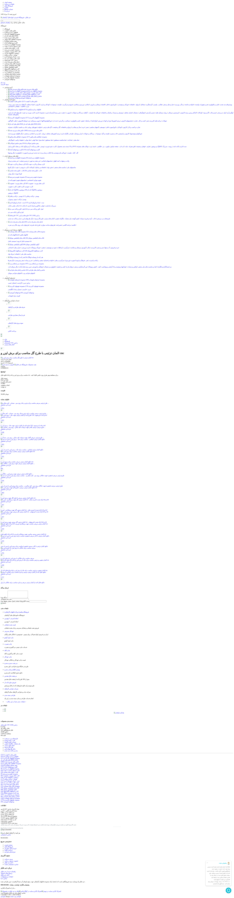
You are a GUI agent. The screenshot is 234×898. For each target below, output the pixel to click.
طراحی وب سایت (15, 896)
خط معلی (76, 140)
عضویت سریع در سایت (11, 861)
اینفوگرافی (142, 113)
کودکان (119, 127)
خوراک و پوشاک (35, 247)
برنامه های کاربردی (155, 121)
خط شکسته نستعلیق (60, 140)
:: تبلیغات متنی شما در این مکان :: (15, 701)
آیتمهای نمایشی (94, 127)
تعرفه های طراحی (9, 852)
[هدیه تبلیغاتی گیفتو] (5, 711)
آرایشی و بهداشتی (107, 267)
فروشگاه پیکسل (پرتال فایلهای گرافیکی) (16, 612)
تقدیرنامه (59, 225)
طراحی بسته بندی (9, 695)
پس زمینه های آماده (25, 267)
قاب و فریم (113, 133)
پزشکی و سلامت (75, 247)
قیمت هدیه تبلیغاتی (10, 625)
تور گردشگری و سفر (80, 267)
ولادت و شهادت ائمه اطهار (61, 161)
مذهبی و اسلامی (38, 260)
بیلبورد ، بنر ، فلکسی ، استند (101, 146)
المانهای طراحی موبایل (15, 273)
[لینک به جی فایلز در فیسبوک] (10, 891)
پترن (27, 106)
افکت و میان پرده (45, 153)
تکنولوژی (19, 153)
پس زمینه (12, 104)
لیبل (225, 113)
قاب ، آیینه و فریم (90, 218)
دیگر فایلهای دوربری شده (15, 133)
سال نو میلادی (76, 127)
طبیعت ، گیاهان (88, 113)
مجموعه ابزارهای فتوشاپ (35, 280)
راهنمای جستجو (5, 22)
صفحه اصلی (8, 2)
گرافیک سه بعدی (21, 104)
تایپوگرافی (11, 140)
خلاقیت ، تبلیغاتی (20, 106)
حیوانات (164, 121)
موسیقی (102, 127)
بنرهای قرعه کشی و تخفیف (65, 267)
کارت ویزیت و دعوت (28, 113)
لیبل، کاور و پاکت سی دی (34, 209)
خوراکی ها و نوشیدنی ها (59, 153)
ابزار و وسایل (78, 133)
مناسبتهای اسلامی (46, 161)
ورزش (100, 121)
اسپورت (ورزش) (70, 260)
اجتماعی (10, 247)
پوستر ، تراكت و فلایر (30, 196)
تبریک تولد (11, 254)
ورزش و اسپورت (28, 153)
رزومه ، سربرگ (167, 146)
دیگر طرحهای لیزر (27, 218)
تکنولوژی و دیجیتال (50, 267)
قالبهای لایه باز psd (13, 235)
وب (91, 146)
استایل (14, 283)
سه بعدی (36, 153)
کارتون (125, 127)
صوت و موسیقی (51, 247)
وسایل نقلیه (159, 113)
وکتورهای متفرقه (13, 114)
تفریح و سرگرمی (68, 104)
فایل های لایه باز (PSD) (32, 124)
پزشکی (170, 113)
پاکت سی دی (12, 212)
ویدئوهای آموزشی (25, 98)
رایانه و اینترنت (93, 260)
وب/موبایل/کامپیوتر (24, 121)
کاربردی (93, 247)
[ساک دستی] (5, 709)
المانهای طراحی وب (29, 273)
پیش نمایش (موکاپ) (30, 143)
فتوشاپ (10, 296)
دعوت (17, 167)
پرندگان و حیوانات (77, 113)
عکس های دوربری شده (31, 89)
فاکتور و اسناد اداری (34, 206)
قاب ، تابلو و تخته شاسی (33, 170)
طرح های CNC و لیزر (31, 215)
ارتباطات (60, 247)
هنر (148, 121)
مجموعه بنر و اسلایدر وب (34, 263)
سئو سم (3, 896)
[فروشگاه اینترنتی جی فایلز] (16, 17)
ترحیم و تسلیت (24, 161)
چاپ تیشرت (8, 644)
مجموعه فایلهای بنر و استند (34, 91)
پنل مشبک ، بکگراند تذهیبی (63, 218)
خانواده (40, 127)
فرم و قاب (213, 113)
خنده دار (55, 121)
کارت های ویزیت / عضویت (33, 92)
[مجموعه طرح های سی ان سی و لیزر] (1, 336)
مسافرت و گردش (64, 121)
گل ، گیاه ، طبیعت (72, 153)
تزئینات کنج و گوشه (78, 218)
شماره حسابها (8, 9)
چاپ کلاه (7, 650)
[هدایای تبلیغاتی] (119, 715)
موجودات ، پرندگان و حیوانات (92, 133)
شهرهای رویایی (32, 127)
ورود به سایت (8, 859)
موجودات (53, 104)
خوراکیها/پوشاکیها (47, 121)
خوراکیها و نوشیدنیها (136, 133)
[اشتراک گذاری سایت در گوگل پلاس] (30, 891)
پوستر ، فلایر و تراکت (37, 146)
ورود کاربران (5, 84)
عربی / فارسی (26, 289)
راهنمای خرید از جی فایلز (8, 871)
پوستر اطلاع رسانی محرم (12, 669)
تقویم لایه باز (12, 180)
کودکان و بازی (45, 104)
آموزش (84, 247)
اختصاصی (11, 106)
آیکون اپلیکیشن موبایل (31, 244)
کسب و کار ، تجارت (140, 121)
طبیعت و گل (105, 133)
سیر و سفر (100, 247)
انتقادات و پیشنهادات (7, 877)
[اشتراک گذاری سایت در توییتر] (51, 891)
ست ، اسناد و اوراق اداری (34, 202)
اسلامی (87, 104)
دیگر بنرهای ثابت (13, 267)
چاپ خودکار (8, 657)
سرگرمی (66, 247)
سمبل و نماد (17, 289)
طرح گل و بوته (38, 218)
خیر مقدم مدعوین (35, 161)
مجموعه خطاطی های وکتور (36, 137)
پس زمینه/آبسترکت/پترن (53, 113)
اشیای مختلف (128, 113)
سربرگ (53, 206)
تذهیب (63, 113)
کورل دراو (17, 296)
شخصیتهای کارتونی (127, 121)
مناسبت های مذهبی (60, 167)
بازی (28, 247)
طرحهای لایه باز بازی (15, 113)
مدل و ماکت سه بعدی (14, 218)
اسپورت (68, 113)
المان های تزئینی (49, 218)
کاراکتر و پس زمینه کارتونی (188, 113)
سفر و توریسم (19, 260)
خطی (15, 121)
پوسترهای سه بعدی (226, 104)
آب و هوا (107, 247)
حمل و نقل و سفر (168, 104)
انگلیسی (10, 289)
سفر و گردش (150, 113)
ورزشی (24, 247)
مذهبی (43, 247)
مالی (88, 247)
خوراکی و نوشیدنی (123, 104)
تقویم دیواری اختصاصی (34, 180)
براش (28, 283)
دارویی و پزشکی (36, 121)
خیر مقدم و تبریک (13, 161)
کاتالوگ (16, 193)
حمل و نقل (17, 247)
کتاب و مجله (19, 146)
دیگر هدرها (11, 260)
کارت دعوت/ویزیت (50, 146)
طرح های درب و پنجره (103, 218)
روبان (165, 113)
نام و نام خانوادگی (6, 599)
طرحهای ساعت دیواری (48, 225)
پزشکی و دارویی (95, 104)
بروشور (10, 193)
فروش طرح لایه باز (10, 682)
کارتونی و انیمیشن (123, 133)
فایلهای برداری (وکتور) (32, 109)
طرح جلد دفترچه (35, 225)
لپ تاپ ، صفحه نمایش (117, 146)
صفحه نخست (8, 845)
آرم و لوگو (27, 146)
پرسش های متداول (6, 873)
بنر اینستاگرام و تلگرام (164, 267)
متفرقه (10, 127)
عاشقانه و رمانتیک (40, 167)
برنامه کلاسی (67, 225)
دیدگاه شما (4, 597)
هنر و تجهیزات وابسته (201, 104)
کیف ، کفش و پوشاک (94, 267)
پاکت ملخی (15, 206)
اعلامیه (74, 225)
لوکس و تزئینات (132, 267)
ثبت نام (3, 82)
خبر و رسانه (28, 260)
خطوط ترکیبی (19, 140)
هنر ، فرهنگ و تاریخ (82, 260)
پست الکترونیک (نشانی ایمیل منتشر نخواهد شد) (15, 601)
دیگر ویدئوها (11, 153)
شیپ (9, 283)
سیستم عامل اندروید (23, 241)
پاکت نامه (176, 146)
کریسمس (176, 113)
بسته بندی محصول (63, 146)
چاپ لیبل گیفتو (8, 637)
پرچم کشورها (116, 121)
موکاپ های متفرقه (83, 146)
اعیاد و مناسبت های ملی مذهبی (147, 267)
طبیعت (59, 104)
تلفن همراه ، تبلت (130, 146)
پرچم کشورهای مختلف (53, 133)
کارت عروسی (24, 167)
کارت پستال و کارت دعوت (35, 164)
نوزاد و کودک (107, 121)
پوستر (24, 199)
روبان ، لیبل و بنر (40, 133)
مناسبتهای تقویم (21, 180)
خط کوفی (35, 140)
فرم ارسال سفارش (10, 848)
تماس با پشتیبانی (6, 835)
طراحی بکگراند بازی (67, 133)
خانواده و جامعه (189, 104)
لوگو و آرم (230, 113)
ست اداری (183, 146)
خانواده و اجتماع (49, 260)
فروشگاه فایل (8, 6)
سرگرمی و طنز (59, 260)
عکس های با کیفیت (29, 101)
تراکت (20, 199)
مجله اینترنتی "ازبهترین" (11, 618)
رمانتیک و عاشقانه (106, 113)
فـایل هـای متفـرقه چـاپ (34, 222)
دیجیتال (135, 113)
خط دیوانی (28, 140)
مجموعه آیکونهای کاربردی (35, 117)
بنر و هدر (220, 113)
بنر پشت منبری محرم (10, 663)
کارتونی (37, 104)
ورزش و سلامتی (79, 104)
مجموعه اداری (40, 113)
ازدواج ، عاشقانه (135, 104)
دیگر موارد (11, 174)
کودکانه (200, 113)
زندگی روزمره (179, 104)
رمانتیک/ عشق (85, 121)
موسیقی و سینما (118, 113)
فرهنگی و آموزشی (37, 267)
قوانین (6, 7)
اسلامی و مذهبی (29, 133)
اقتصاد (103, 104)
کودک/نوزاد (18, 174)
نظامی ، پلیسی (157, 104)
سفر (87, 127)
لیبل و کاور (20, 212)
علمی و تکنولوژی (214, 104)
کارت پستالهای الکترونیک (32, 94)
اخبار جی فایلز (8, 862)
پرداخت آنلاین (8, 850)
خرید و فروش (115, 247)
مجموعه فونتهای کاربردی (34, 286)
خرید (83, 127)
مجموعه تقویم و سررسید (33, 177)
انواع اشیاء (94, 121)
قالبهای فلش (24, 235)
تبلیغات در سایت (9, 4)
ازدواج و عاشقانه (66, 127)
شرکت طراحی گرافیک (11, 689)
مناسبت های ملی (26, 254)
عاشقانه (17, 254)
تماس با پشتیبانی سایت (11, 864)
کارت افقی (20, 186)
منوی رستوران (12, 199)
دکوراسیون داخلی (111, 104)
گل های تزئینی (47, 127)
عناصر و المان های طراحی (34, 96)
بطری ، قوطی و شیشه (143, 146)
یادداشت (47, 206)
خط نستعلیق (49, 140)
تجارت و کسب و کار (134, 127)
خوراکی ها (97, 113)
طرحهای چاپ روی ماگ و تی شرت (18, 225)
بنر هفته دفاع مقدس (10, 676)
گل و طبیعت (56, 127)
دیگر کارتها (11, 167)
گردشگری (149, 104)
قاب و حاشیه (23, 127)
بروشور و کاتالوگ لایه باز (33, 190)
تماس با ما (4, 878)
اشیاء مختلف (30, 104)
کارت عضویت (12, 186)
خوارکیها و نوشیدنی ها (120, 267)
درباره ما (7, 11)
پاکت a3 (24, 206)
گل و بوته (206, 113)
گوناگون (10, 121)
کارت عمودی (29, 186)
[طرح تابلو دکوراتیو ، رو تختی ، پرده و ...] (1, 334)
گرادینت (19, 283)
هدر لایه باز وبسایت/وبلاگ (34, 257)
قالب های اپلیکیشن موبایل (34, 238)
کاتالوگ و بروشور (156, 146)
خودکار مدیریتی (9, 631)
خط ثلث (70, 140)
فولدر (42, 206)
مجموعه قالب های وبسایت (35, 231)
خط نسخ (41, 140)
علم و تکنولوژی (75, 121)
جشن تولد (50, 167)
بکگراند (15, 127)
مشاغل (143, 104)
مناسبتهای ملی (71, 167)
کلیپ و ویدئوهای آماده (31, 149)
